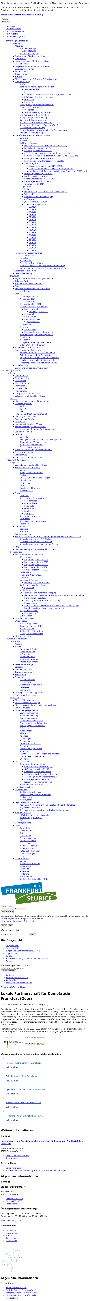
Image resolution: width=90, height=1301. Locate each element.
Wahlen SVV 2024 (27, 299)
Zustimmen (5, 22)
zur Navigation (12, 34)
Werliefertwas (26, 797)
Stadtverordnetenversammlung (29, 283)
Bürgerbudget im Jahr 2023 (36, 562)
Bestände (24, 529)
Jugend (23, 408)
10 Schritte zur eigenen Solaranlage (35, 815)
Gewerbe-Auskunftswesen (31, 720)
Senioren (19, 434)
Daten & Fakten (22, 858)
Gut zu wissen (26, 615)
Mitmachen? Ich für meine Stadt (29, 554)
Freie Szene (25, 483)
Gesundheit (20, 421)
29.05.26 (32, 245)
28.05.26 (32, 242)
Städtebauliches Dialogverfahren (38, 97)
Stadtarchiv (20, 526)
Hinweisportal (26, 577)
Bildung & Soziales (14, 370)
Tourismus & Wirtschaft (16, 638)
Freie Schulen (21, 391)
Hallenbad (24, 523)
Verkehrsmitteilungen (24, 664)
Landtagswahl (30, 316)
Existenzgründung (23, 822)
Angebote (14, 462)
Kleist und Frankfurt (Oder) (31, 626)
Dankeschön (25, 572)
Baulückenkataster (28, 838)
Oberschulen (20, 380)
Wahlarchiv (25, 339)
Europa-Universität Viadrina (27, 393)
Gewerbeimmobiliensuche (31, 784)
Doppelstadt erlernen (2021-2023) (39, 148)
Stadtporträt (20, 58)
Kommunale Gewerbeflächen (32, 764)
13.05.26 (32, 227)
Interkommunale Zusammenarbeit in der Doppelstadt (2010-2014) (58, 171)
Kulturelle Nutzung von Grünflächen (36, 539)
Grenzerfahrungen (28, 199)
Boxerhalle (29, 506)
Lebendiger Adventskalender (37, 582)
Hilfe (22, 856)
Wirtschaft (29, 194)
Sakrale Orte (25, 690)
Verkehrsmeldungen (29, 53)
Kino (22, 485)
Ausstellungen (26, 730)
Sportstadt (24, 495)
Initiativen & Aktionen (29, 580)
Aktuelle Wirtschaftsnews (26, 700)
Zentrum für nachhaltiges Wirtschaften (37, 86)
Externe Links (19, 987)
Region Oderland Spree (30, 807)
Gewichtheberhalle (32, 508)
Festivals (23, 475)
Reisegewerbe (26, 751)
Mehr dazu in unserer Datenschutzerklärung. (22, 14)
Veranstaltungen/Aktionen (31, 444)
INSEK (22, 84)
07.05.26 (32, 217)
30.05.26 (32, 247)
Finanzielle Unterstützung (31, 575)
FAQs (22, 820)
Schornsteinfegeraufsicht (31, 748)
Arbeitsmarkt (25, 871)
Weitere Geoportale (28, 845)
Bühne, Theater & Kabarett (31, 472)
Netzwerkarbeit (26, 490)
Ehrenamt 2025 (31, 613)
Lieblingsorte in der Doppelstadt (29, 692)
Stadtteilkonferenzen (29, 590)
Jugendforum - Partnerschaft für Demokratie (39, 357)
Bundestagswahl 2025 (29, 296)
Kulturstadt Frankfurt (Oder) (27, 467)
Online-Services (22, 63)
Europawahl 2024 (27, 301)
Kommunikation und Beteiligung (38, 196)
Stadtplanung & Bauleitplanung (33, 117)
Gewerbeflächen (22, 761)
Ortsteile (19, 286)
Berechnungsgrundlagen (31, 817)
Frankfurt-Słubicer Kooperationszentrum (33, 135)
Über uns (24, 138)
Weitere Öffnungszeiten (11, 1220)
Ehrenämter (25, 327)
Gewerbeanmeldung (29, 713)
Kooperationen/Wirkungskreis (33, 442)
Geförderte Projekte (28, 143)
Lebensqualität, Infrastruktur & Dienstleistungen (45, 191)
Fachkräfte (24, 868)
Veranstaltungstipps (29, 659)
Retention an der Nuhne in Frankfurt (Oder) (39, 125)
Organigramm (21, 74)
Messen (23, 861)
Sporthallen (25, 518)
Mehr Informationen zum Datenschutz (18, 921)
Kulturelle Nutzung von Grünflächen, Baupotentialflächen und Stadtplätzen (48, 536)
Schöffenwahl (30, 329)
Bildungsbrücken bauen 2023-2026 (39, 158)
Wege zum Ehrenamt (29, 610)
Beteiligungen (16, 552)
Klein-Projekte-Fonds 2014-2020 (38, 150)
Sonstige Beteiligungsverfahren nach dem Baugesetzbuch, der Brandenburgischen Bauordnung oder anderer (51, 606)
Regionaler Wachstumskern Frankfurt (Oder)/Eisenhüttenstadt (47, 805)
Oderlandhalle (30, 503)
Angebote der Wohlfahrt (25, 419)
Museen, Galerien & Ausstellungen (35, 477)
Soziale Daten (26, 876)
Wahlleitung (25, 337)
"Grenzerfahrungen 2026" (35, 204)
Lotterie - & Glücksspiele (30, 743)
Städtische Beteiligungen (30, 792)
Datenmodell (25, 835)
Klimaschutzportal (23, 636)
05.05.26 (32, 214)
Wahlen (18, 293)
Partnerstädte (26, 260)
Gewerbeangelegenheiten (26, 710)
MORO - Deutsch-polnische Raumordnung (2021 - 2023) (48, 153)
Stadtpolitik (15, 276)
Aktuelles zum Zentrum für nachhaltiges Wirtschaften (47, 94)
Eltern (22, 411)
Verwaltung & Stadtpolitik (17, 40)
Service (18, 646)
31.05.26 (32, 250)
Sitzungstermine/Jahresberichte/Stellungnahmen (41, 439)
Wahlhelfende (26, 324)
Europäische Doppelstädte (31, 263)
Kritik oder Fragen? (28, 853)
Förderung (24, 874)
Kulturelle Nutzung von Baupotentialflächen (39, 544)
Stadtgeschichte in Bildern (31, 631)
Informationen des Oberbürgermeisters (32, 61)
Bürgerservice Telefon (24, 69)
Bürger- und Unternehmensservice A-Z (32, 66)
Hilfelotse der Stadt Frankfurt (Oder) (31, 414)
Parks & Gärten (26, 682)
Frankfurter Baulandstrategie (32, 127)
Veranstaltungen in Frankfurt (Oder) (31, 465)
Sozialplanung (21, 454)
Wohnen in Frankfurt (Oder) (32, 107)
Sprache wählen (7, 911)
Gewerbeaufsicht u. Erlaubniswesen (35, 723)
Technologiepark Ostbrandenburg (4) (40, 774)
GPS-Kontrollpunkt (28, 848)
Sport (17, 493)
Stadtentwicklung (22, 81)
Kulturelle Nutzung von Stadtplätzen (36, 541)
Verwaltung (15, 43)
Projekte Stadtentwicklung (31, 132)
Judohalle (28, 511)
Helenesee (24, 687)
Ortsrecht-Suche (22, 281)
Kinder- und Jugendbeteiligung (33, 585)
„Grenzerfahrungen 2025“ (35, 201)
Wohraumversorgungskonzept (38, 112)
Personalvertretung (23, 273)
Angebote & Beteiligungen (17, 460)
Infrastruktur (25, 866)
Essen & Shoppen (27, 656)
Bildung (27, 189)
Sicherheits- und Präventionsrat (29, 347)
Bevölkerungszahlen (29, 623)
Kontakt (9, 987)
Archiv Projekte (31, 163)
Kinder (23, 406)
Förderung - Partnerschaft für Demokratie (38, 362)
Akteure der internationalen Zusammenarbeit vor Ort (43, 268)
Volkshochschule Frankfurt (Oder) (30, 396)
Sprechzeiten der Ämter (25, 270)
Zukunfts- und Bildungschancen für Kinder (33, 449)
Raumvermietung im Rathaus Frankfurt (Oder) (35, 549)
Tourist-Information (23, 672)
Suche (3, 934)
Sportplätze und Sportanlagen (33, 521)
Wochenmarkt (26, 741)
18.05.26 (32, 235)
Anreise (18, 644)
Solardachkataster (28, 840)
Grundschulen (21, 375)
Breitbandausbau (22, 707)
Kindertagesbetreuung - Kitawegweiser (32, 401)
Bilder (3, 987)
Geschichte (25, 531)
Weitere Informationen (30, 447)
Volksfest (24, 736)
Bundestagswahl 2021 (38, 311)
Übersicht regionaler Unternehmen (35, 794)
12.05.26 (32, 224)
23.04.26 (32, 207)
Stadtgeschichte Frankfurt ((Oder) (34, 879)
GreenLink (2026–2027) (34, 184)
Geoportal (19, 825)
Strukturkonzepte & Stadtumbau (34, 115)
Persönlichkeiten (27, 628)
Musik (22, 470)
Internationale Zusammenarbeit (29, 253)
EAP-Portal (24, 728)
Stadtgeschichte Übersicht (31, 633)
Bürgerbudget (26, 557)
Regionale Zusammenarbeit (27, 802)
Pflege (17, 546)
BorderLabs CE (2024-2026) (36, 176)
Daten (22, 833)
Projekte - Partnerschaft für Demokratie (37, 360)
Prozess (27, 92)
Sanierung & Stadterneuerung (33, 120)
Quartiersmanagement (25, 618)
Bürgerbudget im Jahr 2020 (36, 569)
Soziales (13, 398)
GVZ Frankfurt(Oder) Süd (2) (36, 769)
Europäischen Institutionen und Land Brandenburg (42, 265)
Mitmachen (29, 99)
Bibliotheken (25, 480)
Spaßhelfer (29, 587)
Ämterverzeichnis (22, 71)
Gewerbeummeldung (29, 715)
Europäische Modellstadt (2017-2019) (45, 166)
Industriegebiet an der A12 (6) (37, 779)
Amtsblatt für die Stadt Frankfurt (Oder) (32, 288)
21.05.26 (32, 237)
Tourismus (15, 641)
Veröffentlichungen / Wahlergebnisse (36, 334)
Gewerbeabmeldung (29, 718)
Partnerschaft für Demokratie (28, 350)
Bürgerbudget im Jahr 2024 (36, 559)
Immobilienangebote (24, 787)
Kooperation (25, 186)
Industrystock (26, 799)
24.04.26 (32, 209)
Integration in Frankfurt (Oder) (28, 424)
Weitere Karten (26, 843)
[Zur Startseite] (29, 903)
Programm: (29, 102)
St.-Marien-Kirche (27, 679)
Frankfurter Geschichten (26, 695)
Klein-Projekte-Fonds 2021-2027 (38, 181)
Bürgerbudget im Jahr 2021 (36, 567)
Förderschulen (21, 388)
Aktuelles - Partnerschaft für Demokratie (37, 352)
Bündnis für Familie (23, 431)
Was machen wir (27, 255)
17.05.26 (32, 232)
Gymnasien (20, 385)
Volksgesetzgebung (32, 322)
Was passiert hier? (32, 89)
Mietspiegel (29, 109)
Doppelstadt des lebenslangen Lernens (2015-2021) (51, 168)
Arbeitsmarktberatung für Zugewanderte (38, 429)
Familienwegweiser (23, 403)
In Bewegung (25, 654)
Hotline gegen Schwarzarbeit (32, 725)
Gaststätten (25, 746)
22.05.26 (32, 240)
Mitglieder (24, 437)
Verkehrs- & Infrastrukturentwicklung (36, 122)
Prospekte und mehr (29, 661)
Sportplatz (29, 513)
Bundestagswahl (31, 309)
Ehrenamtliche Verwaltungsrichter (39, 332)
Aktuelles (19, 46)
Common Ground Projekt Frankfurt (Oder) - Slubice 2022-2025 (51, 155)
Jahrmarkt (24, 733)
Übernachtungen (27, 651)
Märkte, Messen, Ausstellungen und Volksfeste (40, 753)
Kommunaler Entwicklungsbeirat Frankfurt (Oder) (46, 161)
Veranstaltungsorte (23, 669)
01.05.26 (32, 212)
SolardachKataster (23, 812)
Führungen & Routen (29, 649)
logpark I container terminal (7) (38, 782)
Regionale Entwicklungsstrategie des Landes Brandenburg (45, 810)
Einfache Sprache (19, 909)
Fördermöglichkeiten (24, 452)
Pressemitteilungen (28, 48)
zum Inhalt (10, 26)
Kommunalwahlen (32, 319)
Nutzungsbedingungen (30, 851)
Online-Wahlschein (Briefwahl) (33, 345)
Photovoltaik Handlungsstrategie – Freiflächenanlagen (43, 130)
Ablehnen (5, 19)
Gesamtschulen (22, 378)
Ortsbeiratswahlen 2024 (30, 304)
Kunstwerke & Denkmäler (31, 684)
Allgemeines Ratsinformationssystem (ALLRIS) (35, 278)
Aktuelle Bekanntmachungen (27, 702)
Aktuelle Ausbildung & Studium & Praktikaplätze (36, 79)
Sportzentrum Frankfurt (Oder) (33, 498)
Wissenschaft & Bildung (30, 863)
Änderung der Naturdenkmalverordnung (42, 600)
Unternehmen (21, 789)
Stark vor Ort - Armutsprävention (29, 457)
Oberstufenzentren (23, 383)
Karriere (18, 76)
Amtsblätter (25, 291)
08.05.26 (32, 219)
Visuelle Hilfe (6, 909)
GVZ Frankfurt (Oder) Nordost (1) (38, 766)
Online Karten (26, 830)
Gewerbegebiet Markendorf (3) (37, 771)
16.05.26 (32, 230)
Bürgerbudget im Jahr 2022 (36, 564)
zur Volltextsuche (13, 28)
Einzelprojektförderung (30, 488)
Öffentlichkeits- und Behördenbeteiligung (38, 592)
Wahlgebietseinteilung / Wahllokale (35, 342)
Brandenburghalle (32, 500)
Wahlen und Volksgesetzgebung (34, 306)
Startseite (10, 975)
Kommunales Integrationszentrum (30, 426)
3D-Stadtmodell (27, 828)
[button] (24, 1043)
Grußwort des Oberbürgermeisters (30, 56)
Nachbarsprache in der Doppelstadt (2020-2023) (45, 145)
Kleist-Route (20, 674)
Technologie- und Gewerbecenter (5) (40, 776)
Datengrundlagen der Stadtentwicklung (37, 104)
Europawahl (29, 314)
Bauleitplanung (31, 603)
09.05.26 (32, 222)
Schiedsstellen (21, 365)
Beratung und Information (26, 416)
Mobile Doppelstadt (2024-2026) (38, 173)
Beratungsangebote (24, 534)
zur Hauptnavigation (15, 31)
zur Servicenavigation (15, 36)
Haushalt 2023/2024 (28, 51)
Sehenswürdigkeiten (24, 677)
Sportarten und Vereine (30, 516)
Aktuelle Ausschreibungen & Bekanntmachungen (36, 705)
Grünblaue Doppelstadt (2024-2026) (40, 178)
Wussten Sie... (21, 621)
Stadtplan (19, 667)
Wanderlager (25, 738)
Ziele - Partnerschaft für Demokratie (35, 355)
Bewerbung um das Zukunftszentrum (31, 368)
